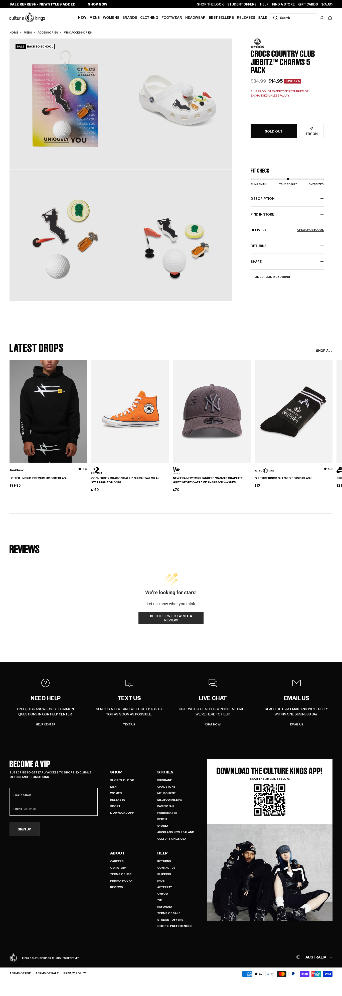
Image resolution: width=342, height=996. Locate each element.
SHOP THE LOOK (210, 4)
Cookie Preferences (174, 926)
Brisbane (164, 780)
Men (113, 786)
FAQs (161, 880)
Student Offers (170, 919)
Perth (162, 819)
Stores (165, 772)
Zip (159, 900)
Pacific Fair (166, 806)
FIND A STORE (283, 4)
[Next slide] (332, 411)
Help (162, 853)
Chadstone (166, 786)
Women (116, 793)
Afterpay (164, 887)
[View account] (321, 18)
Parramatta (167, 812)
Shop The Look (122, 780)
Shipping (164, 874)
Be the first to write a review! (171, 618)
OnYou (162, 893)
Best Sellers (221, 17)
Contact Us (166, 867)
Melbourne (166, 793)
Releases (246, 17)
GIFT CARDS (308, 4)
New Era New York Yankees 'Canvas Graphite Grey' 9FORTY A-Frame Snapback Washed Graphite (208, 480)
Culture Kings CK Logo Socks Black (283, 478)
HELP (264, 4)
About (117, 853)
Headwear (195, 17)
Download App (122, 812)
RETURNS (259, 245)
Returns (164, 861)
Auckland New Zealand (175, 832)
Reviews (116, 887)
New (82, 17)
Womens (111, 17)
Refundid (164, 906)
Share (256, 261)
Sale (262, 17)
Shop (116, 772)
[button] (329, 18)
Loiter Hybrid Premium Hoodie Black (39, 478)
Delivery (287, 230)
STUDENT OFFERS (242, 4)
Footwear (171, 17)
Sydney (162, 825)
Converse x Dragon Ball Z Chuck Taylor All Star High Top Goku (126, 480)
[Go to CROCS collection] (263, 43)
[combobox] (293, 17)
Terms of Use (120, 874)
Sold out (273, 131)
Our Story (118, 867)
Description (262, 198)
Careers (117, 861)
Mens (94, 17)
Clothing (149, 17)
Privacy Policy (121, 880)
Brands (129, 17)
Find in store (262, 214)
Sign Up (24, 829)
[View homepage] (27, 17)
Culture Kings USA (171, 838)
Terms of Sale (168, 913)
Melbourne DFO (169, 799)
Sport (115, 806)
